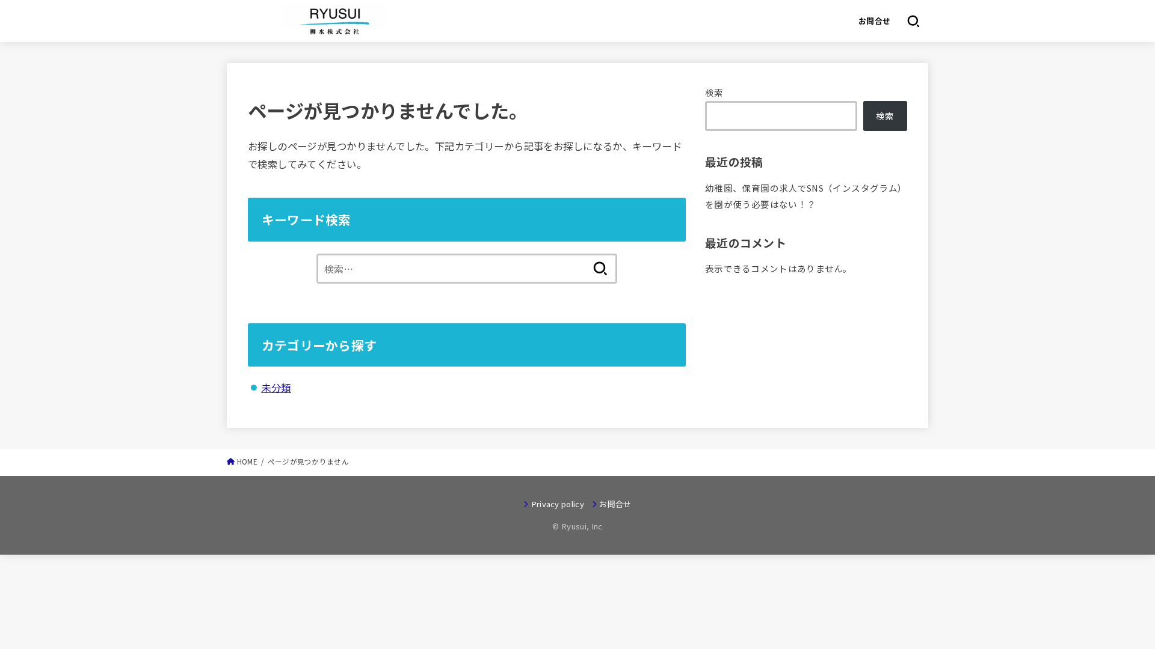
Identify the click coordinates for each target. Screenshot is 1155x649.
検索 (714, 92)
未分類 (276, 387)
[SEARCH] (913, 21)
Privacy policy (557, 504)
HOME (247, 461)
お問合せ (874, 20)
